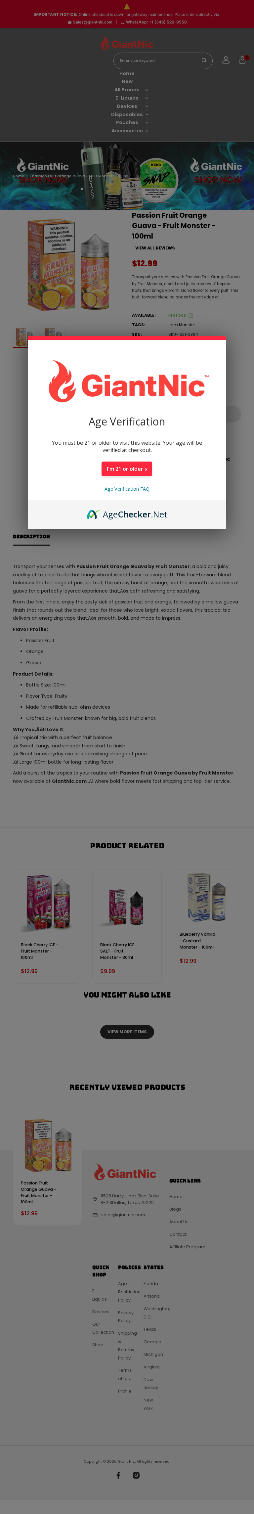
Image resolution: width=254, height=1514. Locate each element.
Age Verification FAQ (127, 489)
